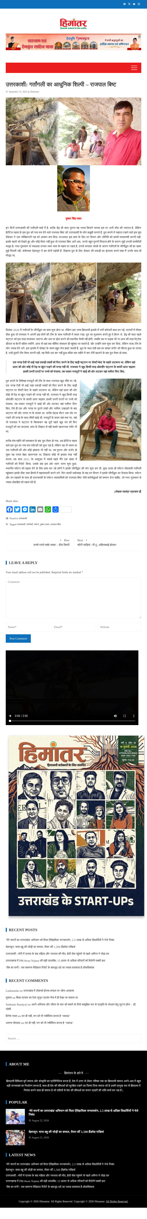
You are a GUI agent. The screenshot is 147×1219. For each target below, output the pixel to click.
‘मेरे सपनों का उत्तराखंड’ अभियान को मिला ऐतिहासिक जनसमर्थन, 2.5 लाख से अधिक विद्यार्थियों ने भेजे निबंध (60, 939)
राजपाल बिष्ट (55, 524)
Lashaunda (12, 990)
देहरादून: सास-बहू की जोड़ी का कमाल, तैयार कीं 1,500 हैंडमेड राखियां (40, 946)
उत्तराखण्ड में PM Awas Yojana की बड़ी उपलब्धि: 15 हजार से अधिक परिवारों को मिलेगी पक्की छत (55, 960)
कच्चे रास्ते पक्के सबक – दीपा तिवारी (51, 542)
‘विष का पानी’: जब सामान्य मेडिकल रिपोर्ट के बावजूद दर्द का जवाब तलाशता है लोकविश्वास (50, 967)
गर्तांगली (29, 524)
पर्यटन (36, 524)
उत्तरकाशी (23, 518)
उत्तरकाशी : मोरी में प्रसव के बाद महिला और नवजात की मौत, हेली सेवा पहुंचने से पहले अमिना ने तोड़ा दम (57, 953)
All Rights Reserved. (117, 1201)
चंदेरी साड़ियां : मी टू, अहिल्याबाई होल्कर (96, 542)
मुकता (8, 997)
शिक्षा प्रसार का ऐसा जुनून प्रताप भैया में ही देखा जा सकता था (47, 997)
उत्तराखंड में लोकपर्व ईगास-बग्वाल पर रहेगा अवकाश (48, 990)
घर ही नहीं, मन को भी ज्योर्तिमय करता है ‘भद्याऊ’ (46, 1016)
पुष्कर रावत (44, 524)
